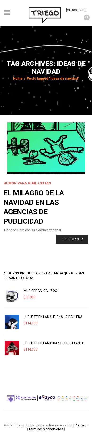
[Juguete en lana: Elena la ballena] (12, 322)
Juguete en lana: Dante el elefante (54, 343)
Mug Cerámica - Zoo (40, 291)
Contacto (81, 425)
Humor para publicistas (27, 183)
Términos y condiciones (46, 429)
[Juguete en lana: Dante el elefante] (12, 348)
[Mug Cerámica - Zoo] (12, 295)
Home (18, 78)
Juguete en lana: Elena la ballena (53, 317)
